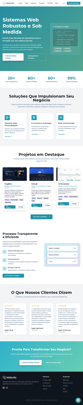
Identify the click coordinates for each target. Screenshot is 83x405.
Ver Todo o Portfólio (40, 217)
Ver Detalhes (8, 207)
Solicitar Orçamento (73, 3)
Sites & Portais (47, 386)
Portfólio (50, 3)
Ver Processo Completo (12, 275)
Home (20, 3)
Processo (42, 3)
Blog (56, 3)
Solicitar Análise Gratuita (10, 57)
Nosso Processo (68, 383)
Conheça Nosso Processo (33, 57)
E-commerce (46, 383)
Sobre (26, 3)
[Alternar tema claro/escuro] (64, 3)
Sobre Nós (66, 380)
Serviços (33, 3)
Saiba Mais (8, 136)
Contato (65, 391)
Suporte (45, 389)
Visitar (21, 207)
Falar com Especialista (53, 362)
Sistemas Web (47, 380)
